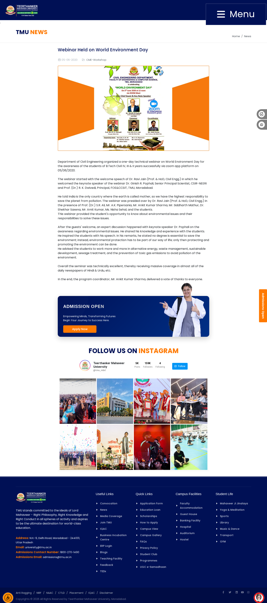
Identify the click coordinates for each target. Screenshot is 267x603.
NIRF (39, 593)
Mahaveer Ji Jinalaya (234, 503)
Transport (226, 535)
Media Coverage (111, 516)
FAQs (143, 541)
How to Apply (149, 522)
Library (224, 522)
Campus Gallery (151, 535)
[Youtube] (242, 592)
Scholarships (148, 516)
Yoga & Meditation (232, 510)
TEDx (103, 571)
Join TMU (106, 522)
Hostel (184, 539)
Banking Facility (190, 520)
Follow (181, 366)
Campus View (149, 529)
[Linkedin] (237, 592)
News (247, 36)
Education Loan (150, 510)
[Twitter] (230, 592)
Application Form (151, 503)
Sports (224, 516)
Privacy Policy (149, 548)
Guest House (188, 514)
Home (236, 36)
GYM (223, 541)
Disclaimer (106, 593)
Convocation (108, 503)
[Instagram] (248, 592)
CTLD (61, 593)
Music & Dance (229, 529)
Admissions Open (263, 306)
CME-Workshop (96, 60)
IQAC (103, 529)
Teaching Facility (111, 558)
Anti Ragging (24, 593)
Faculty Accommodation (191, 506)
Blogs (104, 552)
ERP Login (106, 546)
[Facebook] (223, 592)
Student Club (148, 554)
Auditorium (187, 533)
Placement (77, 593)
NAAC (49, 593)
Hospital (185, 527)
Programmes (148, 560)
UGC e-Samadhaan (153, 567)
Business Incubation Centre (113, 537)
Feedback (106, 565)
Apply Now (80, 329)
